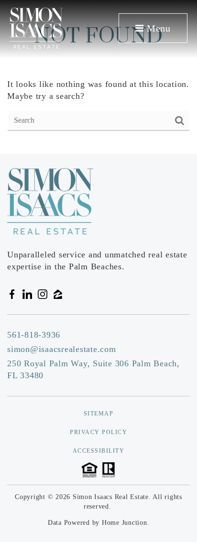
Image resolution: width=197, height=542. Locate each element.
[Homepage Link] (36, 27)
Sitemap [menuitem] (99, 413)
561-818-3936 (33, 335)
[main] (98, 77)
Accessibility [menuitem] (99, 450)
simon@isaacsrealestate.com (61, 349)
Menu (157, 28)
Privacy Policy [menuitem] (98, 432)
